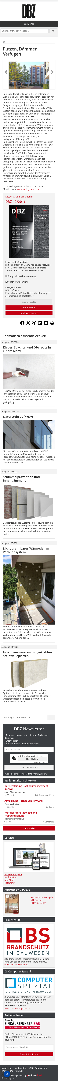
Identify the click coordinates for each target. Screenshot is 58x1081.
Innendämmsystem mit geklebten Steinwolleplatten (27, 654)
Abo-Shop (9, 880)
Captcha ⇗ (40, 762)
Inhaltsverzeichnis (29, 313)
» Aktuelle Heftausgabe (42, 897)
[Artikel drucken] (52, 323)
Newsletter (6, 1068)
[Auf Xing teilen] (34, 324)
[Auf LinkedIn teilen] (40, 324)
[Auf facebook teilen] (22, 324)
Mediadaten (10, 877)
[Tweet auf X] (28, 324)
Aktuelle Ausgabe (13, 874)
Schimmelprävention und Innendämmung (21, 478)
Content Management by (14, 1075)
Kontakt (18, 1070)
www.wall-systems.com (28, 189)
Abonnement (29, 307)
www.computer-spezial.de (17, 1008)
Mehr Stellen (29, 828)
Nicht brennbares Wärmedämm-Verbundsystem (26, 550)
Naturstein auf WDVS (18, 417)
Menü (30, 24)
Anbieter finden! (30, 1054)
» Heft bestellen (38, 902)
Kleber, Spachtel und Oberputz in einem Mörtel (27, 349)
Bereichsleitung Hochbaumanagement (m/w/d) (26, 787)
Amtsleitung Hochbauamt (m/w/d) (23, 800)
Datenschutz (41, 1068)
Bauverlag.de (8, 1078)
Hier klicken (32, 759)
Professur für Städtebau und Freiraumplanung (20, 814)
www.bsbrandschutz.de (16, 964)
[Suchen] (53, 31)
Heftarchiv (9, 882)
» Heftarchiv (37, 900)
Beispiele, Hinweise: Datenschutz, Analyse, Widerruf (25, 774)
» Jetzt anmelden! (29, 767)
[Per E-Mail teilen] (46, 323)
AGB (31, 1068)
